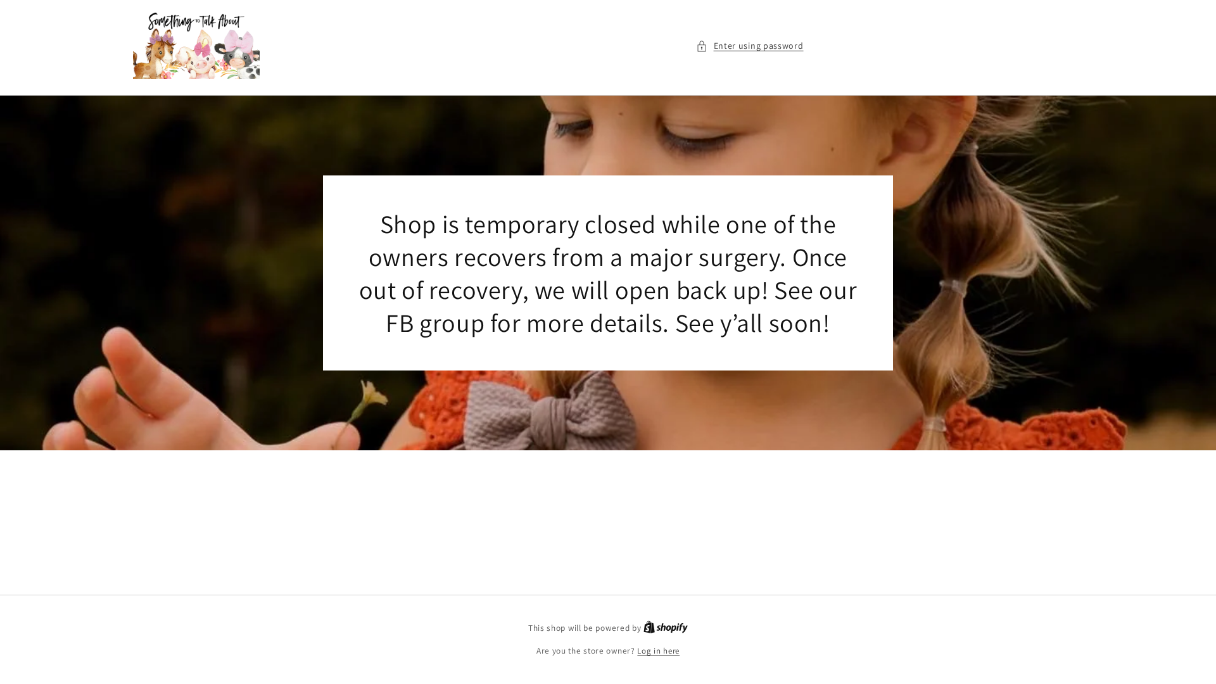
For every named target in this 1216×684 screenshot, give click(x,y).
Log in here (658, 650)
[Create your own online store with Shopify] (665, 628)
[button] (750, 46)
